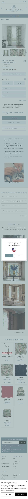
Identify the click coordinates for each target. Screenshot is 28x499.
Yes (9, 255)
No (18, 255)
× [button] (26, 481)
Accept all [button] (21, 494)
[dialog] (14, 489)
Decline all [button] (7, 494)
